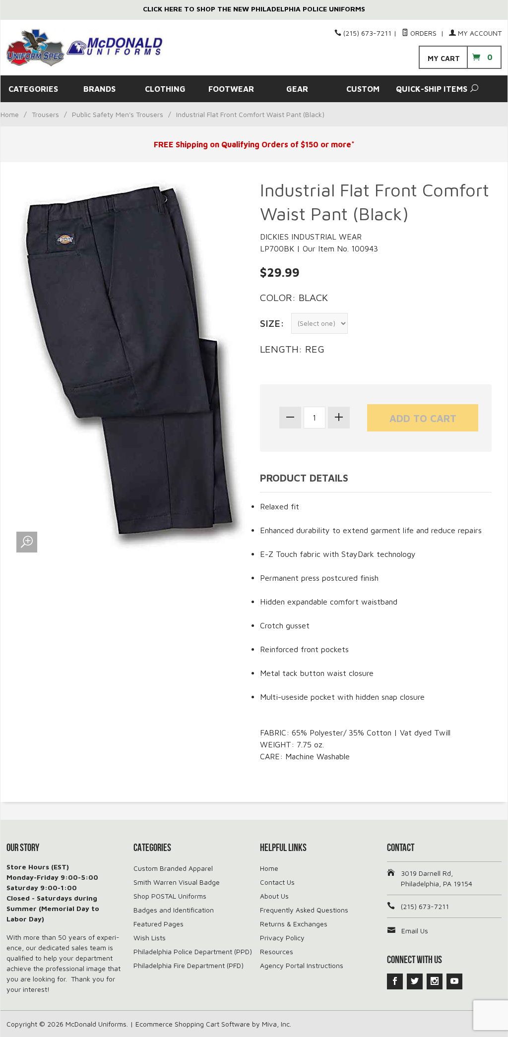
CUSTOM (363, 88)
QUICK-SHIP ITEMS (429, 88)
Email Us (414, 930)
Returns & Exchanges (293, 923)
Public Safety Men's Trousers (117, 114)
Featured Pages (158, 923)
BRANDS (99, 88)
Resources (276, 951)
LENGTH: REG (292, 349)
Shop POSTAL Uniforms (169, 896)
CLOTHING (165, 88)
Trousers (45, 114)
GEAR (297, 88)
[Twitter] (415, 981)
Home (9, 114)
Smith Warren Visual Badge (176, 882)
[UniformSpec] (85, 47)
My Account (479, 33)
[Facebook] (395, 981)
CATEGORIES (33, 88)
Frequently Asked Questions (304, 910)
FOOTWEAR (231, 88)
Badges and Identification (173, 910)
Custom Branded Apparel (173, 868)
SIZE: (272, 323)
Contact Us (277, 882)
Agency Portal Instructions (301, 965)
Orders (423, 33)
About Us (274, 896)
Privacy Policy (282, 937)
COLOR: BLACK (294, 297)
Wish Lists (149, 937)
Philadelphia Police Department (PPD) (192, 951)
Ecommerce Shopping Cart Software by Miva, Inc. (213, 1024)
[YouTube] (454, 981)
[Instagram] (435, 981)
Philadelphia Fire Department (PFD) (188, 965)
